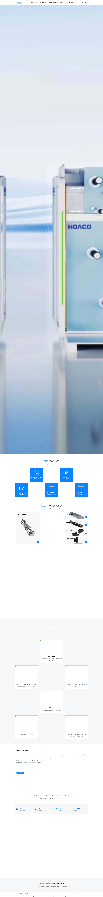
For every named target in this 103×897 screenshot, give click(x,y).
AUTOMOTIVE (77, 682)
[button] (82, 3)
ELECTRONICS (51, 656)
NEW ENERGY (77, 732)
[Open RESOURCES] (66, 2)
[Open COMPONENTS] (46, 2)
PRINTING (26, 732)
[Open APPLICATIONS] (57, 2)
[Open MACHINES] (36, 2)
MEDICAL (26, 682)
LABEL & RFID (51, 707)
